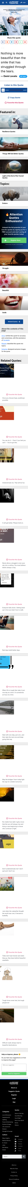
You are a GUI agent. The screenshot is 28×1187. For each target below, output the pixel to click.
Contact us (14, 1172)
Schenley (4, 349)
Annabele (6, 340)
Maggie (4, 343)
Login (14, 1098)
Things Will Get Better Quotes (13, 154)
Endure (5, 203)
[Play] (3, 90)
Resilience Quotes (8, 132)
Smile (4, 313)
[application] (14, 90)
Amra (3, 336)
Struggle (5, 268)
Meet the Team (14, 1168)
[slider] (16, 90)
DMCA (14, 1183)
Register (14, 1095)
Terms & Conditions (14, 1179)
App (14, 1102)
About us (14, 1088)
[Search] (24, 1157)
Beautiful (5, 290)
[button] (3, 2)
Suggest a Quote (14, 1091)
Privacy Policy (14, 1175)
